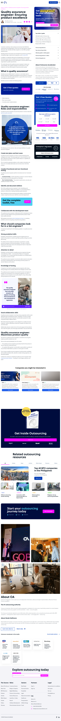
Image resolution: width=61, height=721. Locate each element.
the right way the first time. (16, 366)
